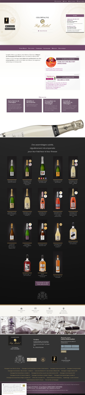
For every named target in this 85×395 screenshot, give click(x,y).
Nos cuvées (31, 48)
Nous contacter (10, 26)
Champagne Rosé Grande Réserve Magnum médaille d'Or (18, 377)
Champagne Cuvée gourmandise (74, 368)
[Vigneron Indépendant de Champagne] (54, 362)
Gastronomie (46, 48)
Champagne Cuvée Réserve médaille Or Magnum (42, 375)
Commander (39, 48)
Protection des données (37, 384)
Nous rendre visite (10, 28)
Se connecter (68, 384)
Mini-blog (54, 48)
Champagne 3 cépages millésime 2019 (69, 370)
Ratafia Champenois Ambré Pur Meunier (35, 379)
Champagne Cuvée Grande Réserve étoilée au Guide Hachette (35, 368)
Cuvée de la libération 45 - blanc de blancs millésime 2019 (47, 370)
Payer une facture (75, 384)
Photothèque (62, 48)
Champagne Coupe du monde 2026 (57, 368)
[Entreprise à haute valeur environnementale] (43, 361)
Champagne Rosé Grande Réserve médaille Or (20, 373)
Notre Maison (23, 48)
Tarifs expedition (60, 384)
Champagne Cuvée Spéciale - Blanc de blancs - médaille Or (20, 370)
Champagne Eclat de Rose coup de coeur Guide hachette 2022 (44, 373)
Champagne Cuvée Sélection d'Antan (12, 368)
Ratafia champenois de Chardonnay (54, 377)
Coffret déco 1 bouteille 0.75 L (38, 377)
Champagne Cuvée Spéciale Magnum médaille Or (64, 375)
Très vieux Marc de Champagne (51, 379)
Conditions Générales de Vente (49, 384)
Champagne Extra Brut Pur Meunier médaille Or (20, 375)
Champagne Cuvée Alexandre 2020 (67, 373)
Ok (23, 385)
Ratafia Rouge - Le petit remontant (71, 377)
